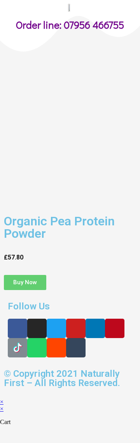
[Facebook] (17, 328)
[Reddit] (56, 347)
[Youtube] (76, 328)
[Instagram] (37, 328)
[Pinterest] (114, 328)
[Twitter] (56, 328)
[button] (25, 282)
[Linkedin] (95, 328)
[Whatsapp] (37, 347)
